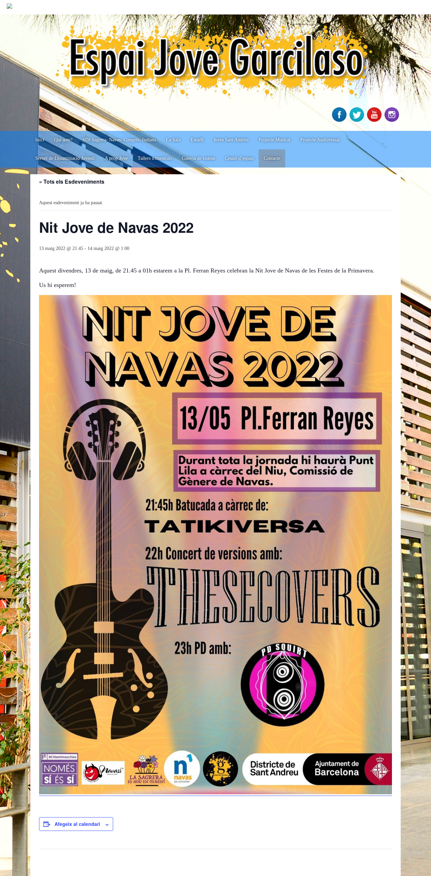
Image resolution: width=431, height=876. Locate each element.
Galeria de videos (198, 158)
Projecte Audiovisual (320, 139)
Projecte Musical (274, 139)
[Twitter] (358, 120)
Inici (39, 139)
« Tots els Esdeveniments (71, 181)
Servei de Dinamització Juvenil (65, 158)
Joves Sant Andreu (230, 139)
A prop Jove (116, 158)
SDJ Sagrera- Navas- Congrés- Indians (119, 139)
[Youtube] (375, 120)
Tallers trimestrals (155, 158)
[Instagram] (393, 120)
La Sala (173, 139)
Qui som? (63, 139)
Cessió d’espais (239, 158)
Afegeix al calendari (77, 823)
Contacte (272, 158)
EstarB (197, 139)
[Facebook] (340, 120)
